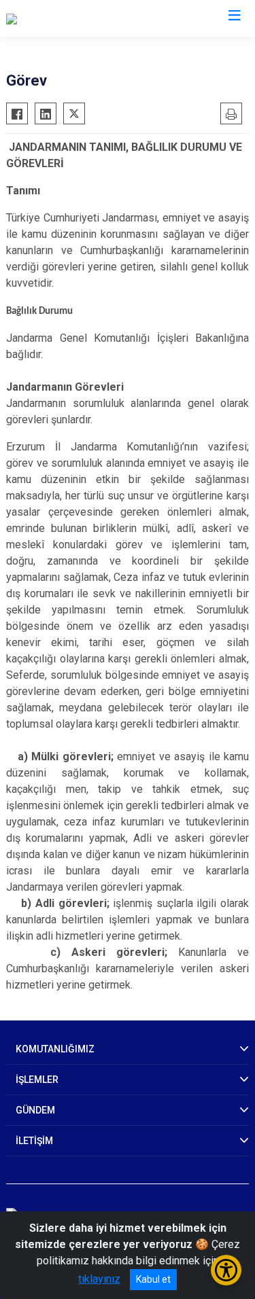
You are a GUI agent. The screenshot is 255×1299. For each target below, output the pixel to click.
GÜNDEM (35, 1110)
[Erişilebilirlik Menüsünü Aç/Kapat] (226, 1270)
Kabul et (153, 1279)
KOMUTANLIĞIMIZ (55, 1049)
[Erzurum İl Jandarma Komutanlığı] (83, 18)
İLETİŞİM (34, 1140)
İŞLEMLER (37, 1079)
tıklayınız (99, 1279)
